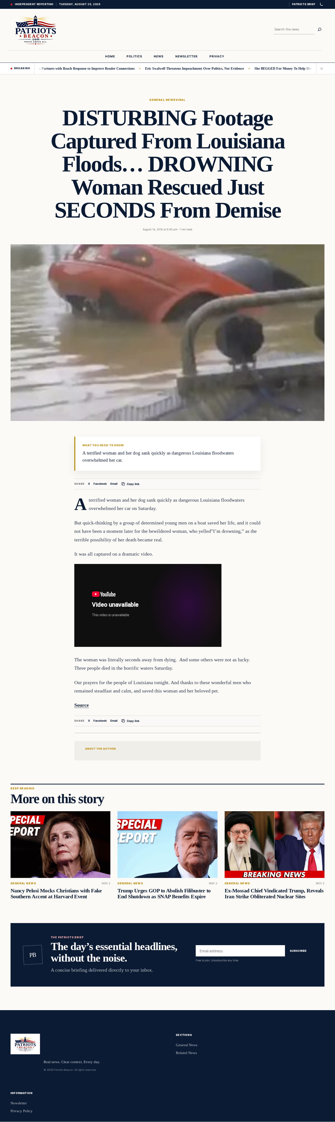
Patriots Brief (303, 4)
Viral (181, 100)
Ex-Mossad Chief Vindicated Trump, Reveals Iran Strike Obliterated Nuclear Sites (274, 894)
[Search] (319, 29)
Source (81, 705)
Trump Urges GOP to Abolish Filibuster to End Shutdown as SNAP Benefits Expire (163, 894)
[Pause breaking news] (320, 68)
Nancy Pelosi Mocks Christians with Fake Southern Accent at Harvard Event (56, 894)
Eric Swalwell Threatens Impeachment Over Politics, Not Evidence (175, 68)
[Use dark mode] (321, 4)
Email (113, 483)
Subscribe (298, 950)
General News (162, 100)
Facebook (100, 483)
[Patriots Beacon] (36, 29)
